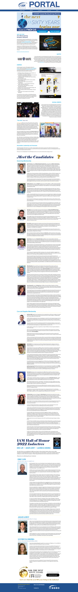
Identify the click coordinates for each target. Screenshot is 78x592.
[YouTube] (58, 588)
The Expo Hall (19, 122)
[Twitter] (54, 588)
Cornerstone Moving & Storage (26, 42)
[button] (40, 10)
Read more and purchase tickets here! (23, 51)
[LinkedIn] (56, 588)
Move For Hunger (27, 41)
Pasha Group (42, 62)
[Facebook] (52, 588)
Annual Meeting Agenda (30, 69)
